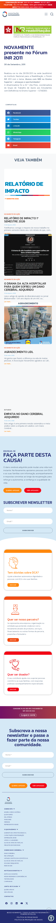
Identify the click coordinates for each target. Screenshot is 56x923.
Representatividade (11, 824)
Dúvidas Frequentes (11, 863)
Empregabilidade (10, 838)
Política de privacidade (27, 917)
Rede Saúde (8, 866)
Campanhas (8, 881)
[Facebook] (6, 903)
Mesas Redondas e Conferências (15, 876)
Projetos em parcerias (12, 845)
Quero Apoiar (9, 890)
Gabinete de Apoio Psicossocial (15, 833)
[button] (46, 15)
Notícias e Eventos (10, 874)
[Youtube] (21, 903)
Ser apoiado (8, 892)
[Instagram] (11, 903)
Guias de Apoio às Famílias (13, 843)
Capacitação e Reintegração (14, 835)
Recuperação (9, 856)
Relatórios (8, 817)
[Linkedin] (16, 903)
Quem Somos (8, 815)
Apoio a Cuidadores (11, 840)
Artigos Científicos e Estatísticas (16, 858)
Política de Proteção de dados (29, 919)
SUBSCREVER (28, 530)
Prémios (7, 822)
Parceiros (7, 820)
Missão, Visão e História (12, 812)
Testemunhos (9, 879)
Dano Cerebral (9, 853)
